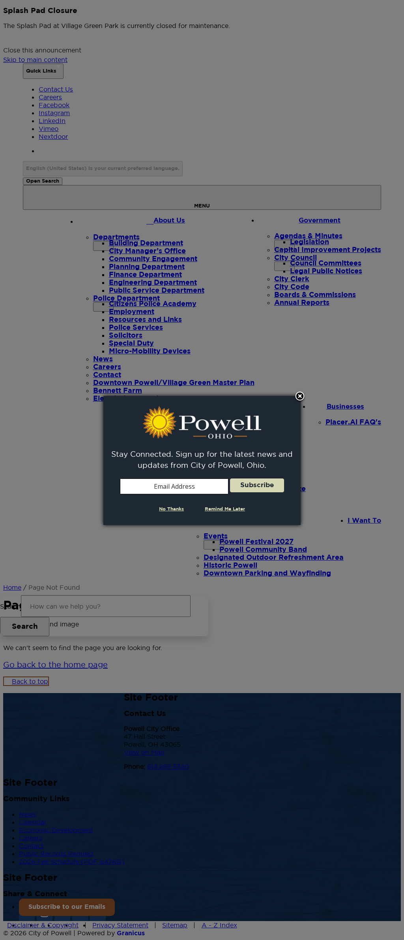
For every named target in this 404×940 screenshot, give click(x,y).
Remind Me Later (225, 509)
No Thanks (171, 509)
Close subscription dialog (300, 397)
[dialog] (202, 460)
